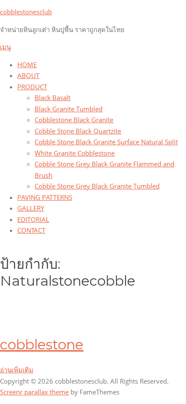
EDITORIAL (33, 219)
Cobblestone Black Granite (74, 119)
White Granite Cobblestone (75, 153)
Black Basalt (53, 97)
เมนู (5, 46)
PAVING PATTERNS (44, 197)
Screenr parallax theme (34, 392)
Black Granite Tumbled (69, 108)
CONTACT (31, 230)
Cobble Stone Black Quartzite (78, 131)
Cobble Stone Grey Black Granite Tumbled (97, 186)
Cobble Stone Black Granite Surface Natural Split (106, 141)
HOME (27, 64)
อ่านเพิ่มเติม (16, 369)
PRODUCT (32, 86)
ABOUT (28, 75)
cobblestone (41, 344)
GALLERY (30, 208)
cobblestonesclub (26, 11)
